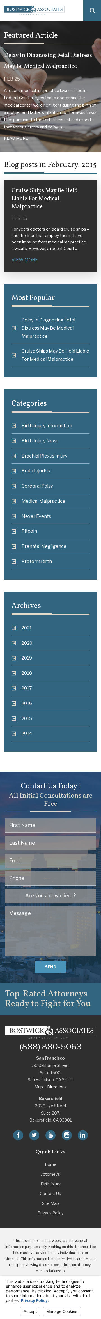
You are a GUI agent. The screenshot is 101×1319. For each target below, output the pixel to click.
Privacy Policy (51, 1212)
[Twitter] (34, 1135)
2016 (27, 703)
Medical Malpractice (43, 501)
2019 (27, 658)
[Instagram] (67, 1135)
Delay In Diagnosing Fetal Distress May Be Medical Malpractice (48, 328)
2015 (27, 718)
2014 (27, 733)
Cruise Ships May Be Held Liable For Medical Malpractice (55, 355)
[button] (92, 10)
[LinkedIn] (83, 1135)
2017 (27, 688)
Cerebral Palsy (37, 486)
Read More (16, 138)
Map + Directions (51, 1087)
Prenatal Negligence (44, 546)
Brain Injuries (36, 471)
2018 (27, 673)
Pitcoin (29, 531)
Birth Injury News (40, 441)
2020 (27, 643)
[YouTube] (50, 1135)
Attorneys (50, 1174)
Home (50, 1164)
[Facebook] (18, 1135)
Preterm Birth (37, 561)
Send (50, 966)
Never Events (36, 516)
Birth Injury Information (47, 425)
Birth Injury (51, 1184)
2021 (27, 628)
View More (25, 260)
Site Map (50, 1203)
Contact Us (50, 1193)
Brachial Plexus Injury (44, 456)
